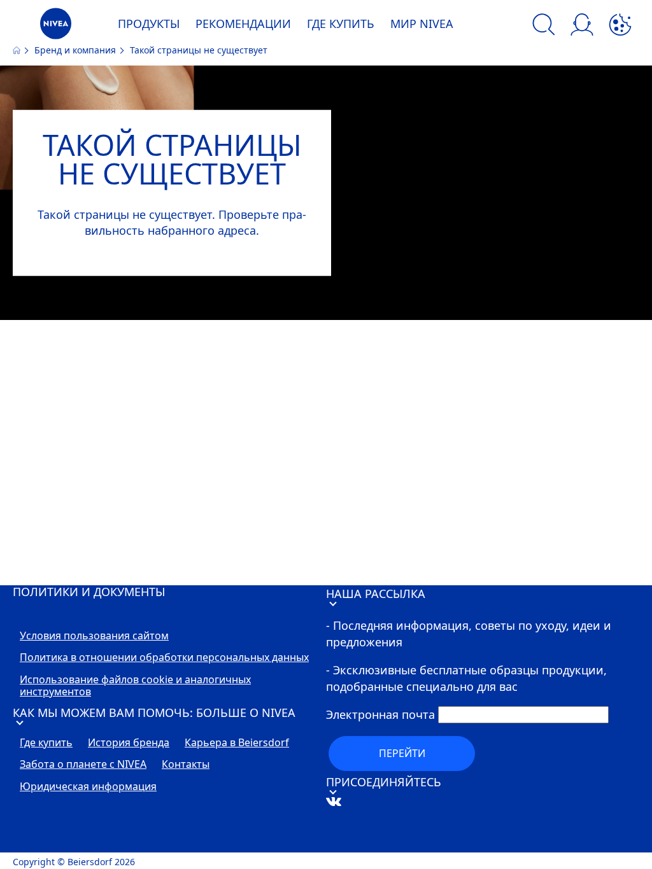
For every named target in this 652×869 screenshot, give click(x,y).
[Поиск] (544, 26)
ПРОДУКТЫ (149, 23)
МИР (421, 23)
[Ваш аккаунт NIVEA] (582, 26)
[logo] (56, 27)
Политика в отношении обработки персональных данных (164, 657)
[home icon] (18, 50)
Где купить (46, 743)
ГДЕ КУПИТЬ (340, 23)
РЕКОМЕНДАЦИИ (243, 23)
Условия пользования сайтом (94, 636)
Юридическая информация (88, 787)
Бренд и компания (76, 50)
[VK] (353, 844)
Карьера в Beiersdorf (237, 743)
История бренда (128, 743)
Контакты (185, 764)
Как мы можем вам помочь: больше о (154, 712)
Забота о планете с (83, 764)
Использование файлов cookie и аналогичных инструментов (135, 686)
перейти (402, 753)
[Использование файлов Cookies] (620, 26)
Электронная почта (380, 714)
